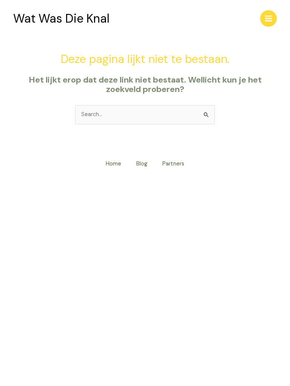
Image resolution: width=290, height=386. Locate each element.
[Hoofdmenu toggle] (268, 18)
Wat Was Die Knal (61, 18)
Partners (173, 163)
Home (113, 163)
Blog (141, 163)
